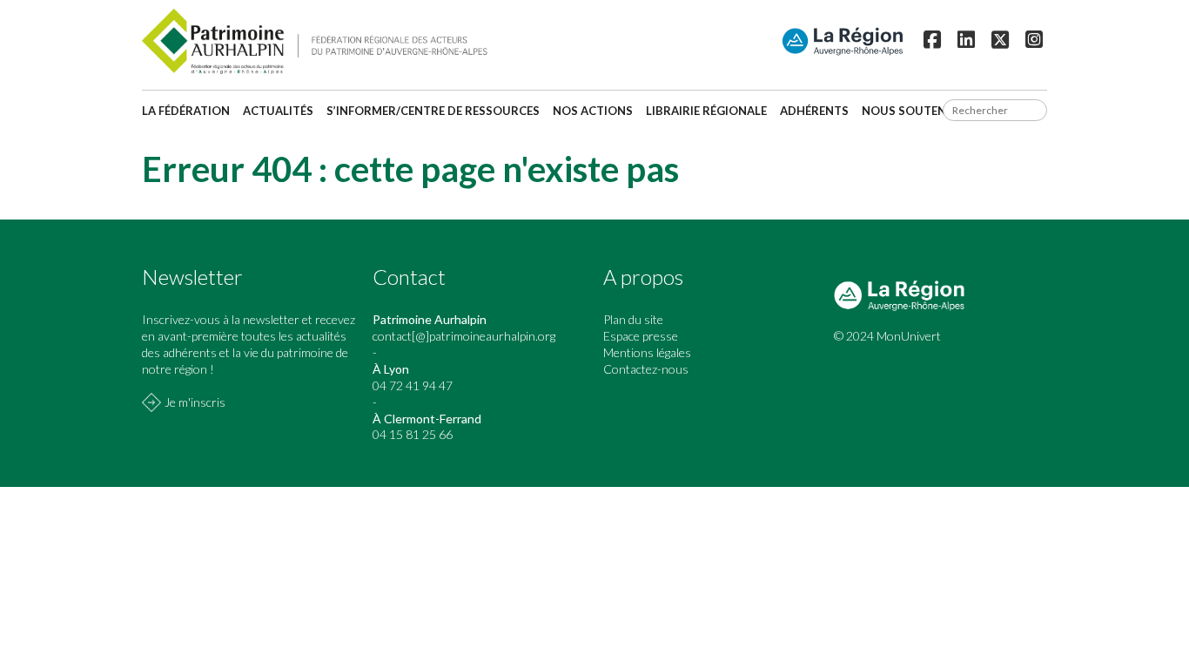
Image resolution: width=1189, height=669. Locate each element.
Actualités (278, 111)
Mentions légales (647, 352)
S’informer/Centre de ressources (433, 111)
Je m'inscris (195, 402)
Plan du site (633, 319)
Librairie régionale (706, 111)
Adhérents (814, 111)
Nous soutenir (909, 111)
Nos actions (593, 111)
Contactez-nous (646, 369)
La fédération (186, 111)
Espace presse (640, 335)
